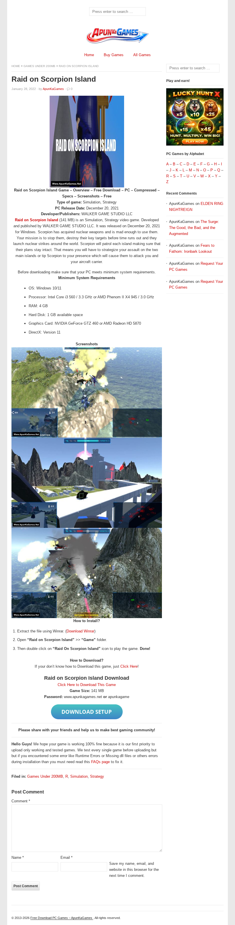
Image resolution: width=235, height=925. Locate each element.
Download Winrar (80, 631)
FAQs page (100, 762)
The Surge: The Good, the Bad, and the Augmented (194, 228)
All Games (142, 55)
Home (89, 55)
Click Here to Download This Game (87, 685)
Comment (20, 801)
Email (66, 857)
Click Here (129, 666)
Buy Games (114, 55)
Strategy (97, 776)
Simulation (79, 776)
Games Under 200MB (39, 66)
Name (17, 857)
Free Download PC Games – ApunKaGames (61, 918)
